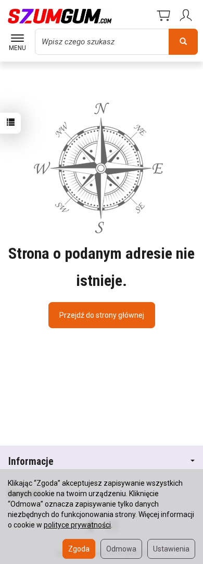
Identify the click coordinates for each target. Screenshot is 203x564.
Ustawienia (171, 549)
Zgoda (79, 549)
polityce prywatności (77, 525)
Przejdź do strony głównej (101, 315)
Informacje (31, 461)
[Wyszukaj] (183, 42)
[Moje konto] (187, 16)
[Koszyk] (163, 16)
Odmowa (121, 549)
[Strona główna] (60, 16)
